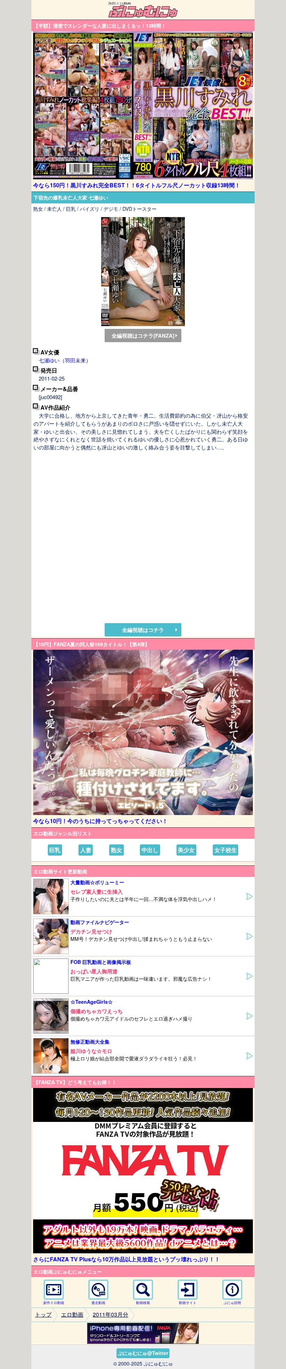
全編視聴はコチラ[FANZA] (143, 335)
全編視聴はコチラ (143, 630)
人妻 (85, 850)
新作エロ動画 (53, 1302)
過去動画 (98, 1302)
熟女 (116, 850)
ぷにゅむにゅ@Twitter (143, 1352)
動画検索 (143, 1302)
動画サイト (187, 1302)
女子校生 (225, 850)
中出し (150, 850)
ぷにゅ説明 (232, 1302)
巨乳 (54, 850)
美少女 (186, 850)
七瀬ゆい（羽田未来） (65, 360)
